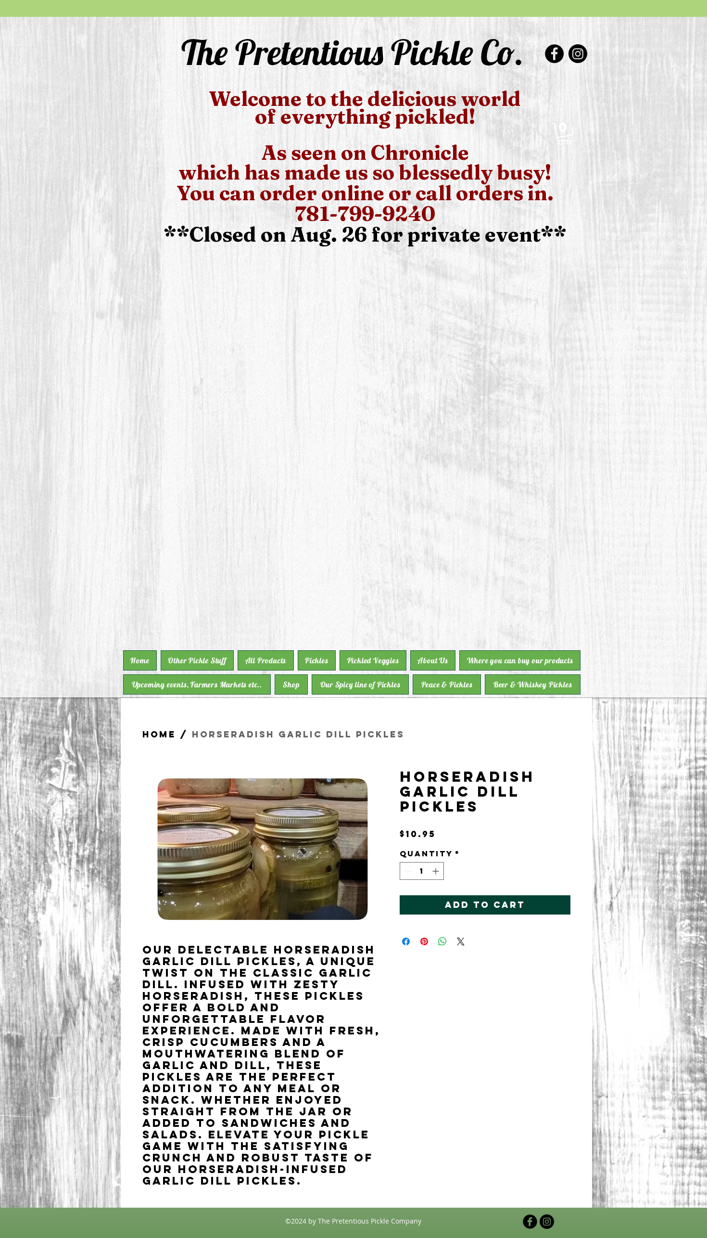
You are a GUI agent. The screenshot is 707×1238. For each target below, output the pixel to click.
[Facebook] (554, 53)
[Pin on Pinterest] (424, 941)
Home (159, 734)
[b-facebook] (530, 1221)
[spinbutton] (421, 871)
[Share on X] (461, 941)
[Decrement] (407, 871)
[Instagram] (577, 53)
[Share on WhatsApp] (442, 941)
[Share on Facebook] (406, 941)
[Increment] (436, 871)
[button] (564, 134)
